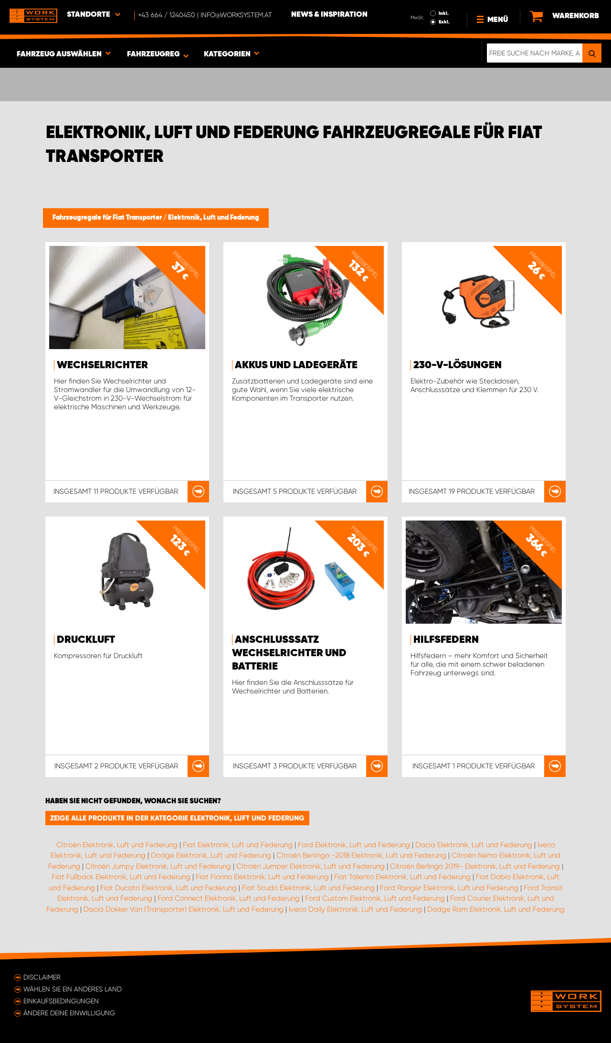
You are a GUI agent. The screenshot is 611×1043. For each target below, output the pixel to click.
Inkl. (444, 13)
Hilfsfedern (446, 640)
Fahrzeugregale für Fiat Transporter (108, 217)
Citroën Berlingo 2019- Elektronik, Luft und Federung (475, 866)
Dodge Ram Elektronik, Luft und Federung (496, 909)
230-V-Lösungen (457, 365)
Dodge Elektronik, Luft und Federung (211, 855)
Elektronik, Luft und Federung (213, 217)
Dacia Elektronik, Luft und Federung (473, 845)
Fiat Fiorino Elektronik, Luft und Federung (262, 877)
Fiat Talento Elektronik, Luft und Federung (402, 877)
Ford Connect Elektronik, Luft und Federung (229, 898)
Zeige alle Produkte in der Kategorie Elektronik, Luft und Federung (177, 818)
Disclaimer (42, 977)
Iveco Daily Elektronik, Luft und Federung (355, 909)
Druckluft (86, 640)
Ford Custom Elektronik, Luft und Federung (375, 898)
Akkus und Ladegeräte (296, 365)
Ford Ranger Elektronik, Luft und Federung (449, 887)
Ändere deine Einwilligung (69, 1013)
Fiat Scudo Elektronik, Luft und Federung (308, 887)
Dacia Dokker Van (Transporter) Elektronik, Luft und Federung (184, 909)
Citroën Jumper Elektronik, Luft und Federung (310, 866)
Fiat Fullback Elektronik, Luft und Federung (121, 877)
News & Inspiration (329, 15)
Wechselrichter (102, 365)
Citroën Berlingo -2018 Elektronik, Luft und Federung (361, 855)
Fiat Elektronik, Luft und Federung (238, 845)
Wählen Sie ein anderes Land (72, 989)
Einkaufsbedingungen (61, 1001)
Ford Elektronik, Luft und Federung (354, 845)
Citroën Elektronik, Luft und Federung (117, 845)
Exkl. (444, 22)
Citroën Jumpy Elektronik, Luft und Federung (158, 866)
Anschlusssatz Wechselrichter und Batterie (289, 653)
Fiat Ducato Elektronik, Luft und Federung (168, 887)
